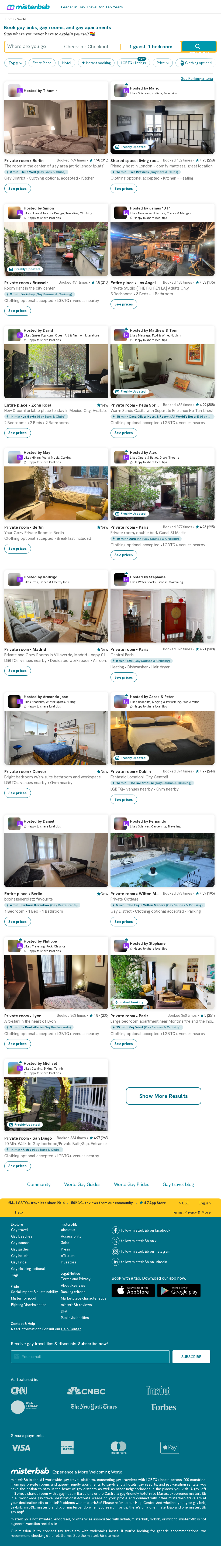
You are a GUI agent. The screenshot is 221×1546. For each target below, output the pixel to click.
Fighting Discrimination (29, 1305)
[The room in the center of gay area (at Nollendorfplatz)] (98, 150)
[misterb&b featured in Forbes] (163, 1407)
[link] (56, 173)
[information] (20, 91)
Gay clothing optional (28, 1268)
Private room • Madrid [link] (25, 649)
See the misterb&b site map (96, 1535)
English (205, 1203)
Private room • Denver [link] (25, 771)
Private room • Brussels (26, 283)
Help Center (71, 1329)
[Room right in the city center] (98, 272)
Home (9, 19)
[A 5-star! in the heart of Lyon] (98, 1005)
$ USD (184, 1203)
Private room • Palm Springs (135, 405)
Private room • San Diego (28, 1138)
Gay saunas (20, 1243)
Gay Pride (19, 1262)
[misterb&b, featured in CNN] (19, 1390)
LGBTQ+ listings (133, 63)
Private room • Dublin (130, 771)
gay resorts (148, 1484)
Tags (15, 1275)
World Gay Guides (82, 1184)
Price (161, 63)
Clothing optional (198, 63)
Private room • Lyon (23, 1016)
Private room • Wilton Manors (135, 893)
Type (13, 63)
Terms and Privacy (76, 1279)
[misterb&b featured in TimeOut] (158, 1390)
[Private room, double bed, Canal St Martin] (205, 516)
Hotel (66, 63)
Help (19, 1212)
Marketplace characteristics (83, 1298)
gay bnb (199, 1502)
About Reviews (73, 1285)
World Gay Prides (131, 1184)
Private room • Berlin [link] (24, 527)
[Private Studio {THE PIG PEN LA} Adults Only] (205, 272)
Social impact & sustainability (34, 1292)
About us (68, 1230)
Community (39, 1184)
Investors (68, 1262)
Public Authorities (75, 1317)
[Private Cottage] (205, 883)
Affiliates (68, 1255)
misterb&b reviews (76, 1305)
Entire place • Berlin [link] (23, 893)
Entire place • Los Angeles (135, 283)
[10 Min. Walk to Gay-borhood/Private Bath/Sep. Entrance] (98, 1127)
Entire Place (42, 63)
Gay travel (19, 1230)
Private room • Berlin (24, 160)
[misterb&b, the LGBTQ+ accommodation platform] (27, 6)
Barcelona (85, 1493)
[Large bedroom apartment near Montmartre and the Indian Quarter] (205, 1005)
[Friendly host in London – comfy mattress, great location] (205, 150)
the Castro (107, 1493)
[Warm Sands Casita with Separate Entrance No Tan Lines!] (205, 394)
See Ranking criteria (197, 78)
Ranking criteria (73, 1292)
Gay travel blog (178, 1184)
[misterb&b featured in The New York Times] (94, 1407)
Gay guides (20, 1249)
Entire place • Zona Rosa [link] (27, 405)
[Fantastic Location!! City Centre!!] (205, 761)
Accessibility (71, 1236)
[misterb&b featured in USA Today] (24, 1407)
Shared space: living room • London (135, 160)
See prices (17, 188)
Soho (18, 1493)
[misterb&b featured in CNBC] (86, 1390)
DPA (64, 1311)
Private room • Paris (129, 527)
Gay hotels (20, 1255)
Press (65, 1249)
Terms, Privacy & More (191, 1212)
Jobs (65, 1243)
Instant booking (98, 63)
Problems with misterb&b (80, 1502)
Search (199, 50)
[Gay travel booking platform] (30, 1471)
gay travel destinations (56, 1498)
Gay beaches (21, 1236)
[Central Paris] (205, 638)
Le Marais (160, 1493)
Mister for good (23, 1298)
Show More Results (163, 1096)
